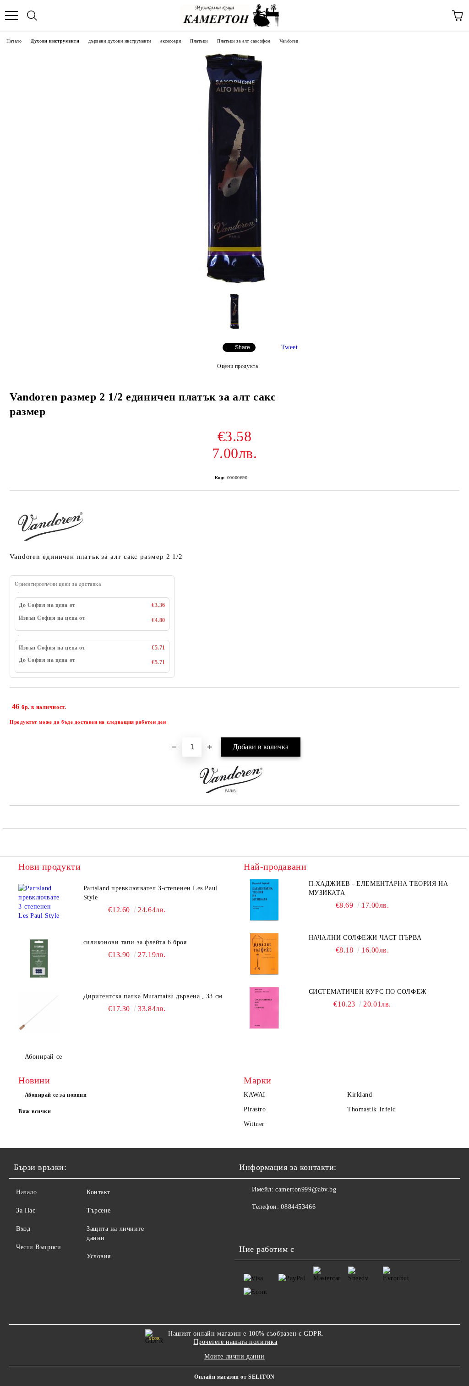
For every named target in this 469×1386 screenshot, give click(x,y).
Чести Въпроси (38, 1247)
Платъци (199, 40)
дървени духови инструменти (119, 40)
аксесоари (170, 40)
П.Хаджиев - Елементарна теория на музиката (378, 888)
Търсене (99, 1210)
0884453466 (298, 1206)
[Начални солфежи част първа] (264, 954)
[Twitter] (271, 1225)
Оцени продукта (237, 366)
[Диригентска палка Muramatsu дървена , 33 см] (39, 1012)
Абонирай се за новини (56, 1095)
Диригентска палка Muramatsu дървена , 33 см (153, 996)
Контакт (98, 1192)
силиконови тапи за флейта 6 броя (135, 942)
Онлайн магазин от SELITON (234, 1377)
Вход (23, 1228)
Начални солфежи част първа (365, 937)
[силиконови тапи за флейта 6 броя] (39, 958)
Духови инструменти (55, 40)
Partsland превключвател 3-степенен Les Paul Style (150, 893)
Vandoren (288, 40)
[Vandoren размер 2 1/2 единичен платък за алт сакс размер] (234, 281)
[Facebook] (251, 1225)
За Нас (25, 1210)
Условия (99, 1256)
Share (242, 347)
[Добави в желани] (446, 702)
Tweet (289, 347)
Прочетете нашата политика (236, 1341)
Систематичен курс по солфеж (368, 991)
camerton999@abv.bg (305, 1189)
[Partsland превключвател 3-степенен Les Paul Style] (39, 904)
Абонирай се (43, 1056)
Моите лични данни (234, 1356)
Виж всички (34, 1111)
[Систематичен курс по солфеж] (264, 1008)
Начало (14, 40)
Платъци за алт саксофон (243, 40)
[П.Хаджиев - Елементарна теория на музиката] (264, 899)
